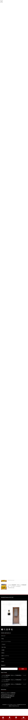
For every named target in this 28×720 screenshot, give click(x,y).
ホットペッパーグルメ (6, 641)
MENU (2, 652)
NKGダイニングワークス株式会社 (8, 692)
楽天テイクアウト (5, 655)
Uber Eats (3, 647)
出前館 (2, 650)
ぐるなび (3, 644)
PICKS (2, 658)
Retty (2, 638)
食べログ (3, 635)
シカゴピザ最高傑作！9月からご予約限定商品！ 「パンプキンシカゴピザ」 (13, 676)
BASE (2, 661)
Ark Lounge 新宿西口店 (6, 697)
